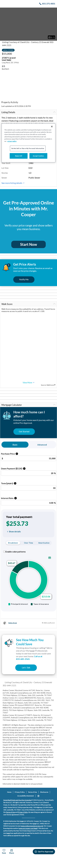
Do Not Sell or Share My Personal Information (27, 148)
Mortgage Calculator (11, 404)
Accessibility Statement (25, 796)
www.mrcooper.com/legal (28, 828)
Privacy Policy (20, 792)
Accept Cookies (38, 156)
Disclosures (44, 792)
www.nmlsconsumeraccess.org (32, 826)
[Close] (52, 126)
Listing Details (8, 112)
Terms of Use (32, 792)
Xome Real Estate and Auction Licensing (17, 800)
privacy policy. (12, 141)
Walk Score (6, 304)
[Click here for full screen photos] (53, 10)
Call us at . (29, 657)
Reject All (18, 156)
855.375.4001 (48, 3)
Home (9, 792)
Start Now (28, 244)
